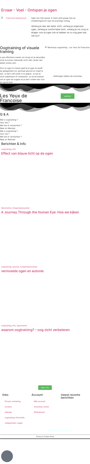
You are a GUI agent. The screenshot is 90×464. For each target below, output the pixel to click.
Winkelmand (39, 412)
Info (14, 149)
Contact (8, 407)
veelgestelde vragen (14, 423)
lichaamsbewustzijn (21, 208)
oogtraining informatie (14, 417)
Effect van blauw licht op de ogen (27, 153)
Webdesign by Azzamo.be (59, 430)
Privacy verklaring (13, 401)
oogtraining (6, 149)
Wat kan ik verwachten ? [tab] (11, 125)
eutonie (15, 267)
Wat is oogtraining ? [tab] (9, 120)
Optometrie (6, 208)
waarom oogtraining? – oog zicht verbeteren (35, 330)
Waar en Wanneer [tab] (7, 128)
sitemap (8, 412)
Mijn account (39, 401)
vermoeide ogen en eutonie (22, 271)
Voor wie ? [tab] (4, 122)
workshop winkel (41, 407)
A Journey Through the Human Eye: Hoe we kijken (40, 212)
